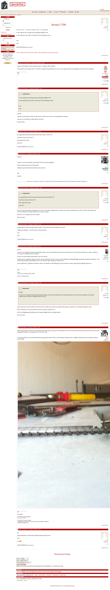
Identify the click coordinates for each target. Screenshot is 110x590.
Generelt (19, 14)
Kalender (63, 12)
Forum (56, 12)
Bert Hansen (42, 575)
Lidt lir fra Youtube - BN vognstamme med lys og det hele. (43, 52)
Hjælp (102, 9)
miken (24, 327)
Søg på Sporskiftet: (7, 38)
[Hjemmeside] (107, 81)
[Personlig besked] (107, 30)
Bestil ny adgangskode (6, 34)
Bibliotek (43, 12)
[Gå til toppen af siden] (107, 55)
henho (24, 246)
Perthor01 (49, 575)
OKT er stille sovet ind (22, 52)
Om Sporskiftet (105, 11)
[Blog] (106, 81)
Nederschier (63, 575)
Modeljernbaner (12, 14)
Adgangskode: (7, 23)
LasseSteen (20, 580)
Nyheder (71, 12)
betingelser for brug (70, 585)
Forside (36, 12)
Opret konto (4, 32)
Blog (50, 12)
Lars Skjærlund (26, 63)
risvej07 (106, 26)
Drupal (61, 585)
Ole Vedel (25, 88)
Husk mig (8, 27)
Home (2, 14)
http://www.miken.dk (21, 517)
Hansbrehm (56, 575)
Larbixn (36, 575)
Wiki (78, 12)
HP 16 (24, 153)
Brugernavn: (7, 19)
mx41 (25, 580)
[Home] (13, 9)
